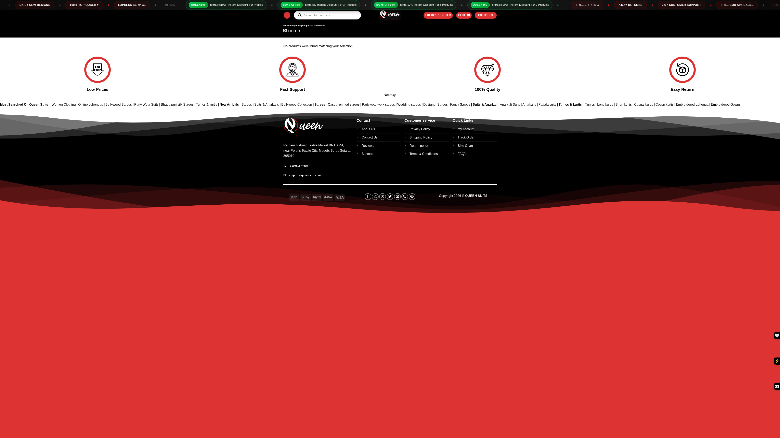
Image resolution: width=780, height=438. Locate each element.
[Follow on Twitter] (390, 196)
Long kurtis (605, 104)
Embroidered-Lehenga (692, 104)
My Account (466, 129)
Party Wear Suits (146, 104)
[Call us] (404, 196)
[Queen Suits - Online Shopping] (390, 15)
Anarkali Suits (510, 104)
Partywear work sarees (378, 104)
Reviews (368, 145)
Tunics (590, 104)
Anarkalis (529, 104)
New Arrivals (229, 104)
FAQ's (462, 154)
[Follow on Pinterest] (412, 196)
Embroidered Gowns (726, 104)
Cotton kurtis (664, 104)
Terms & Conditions (424, 154)
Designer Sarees (435, 104)
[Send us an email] (397, 196)
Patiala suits (547, 104)
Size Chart (465, 145)
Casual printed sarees (344, 104)
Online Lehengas (90, 104)
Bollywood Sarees (118, 104)
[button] (287, 15)
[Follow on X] (382, 196)
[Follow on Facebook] (368, 196)
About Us (368, 129)
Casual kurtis (644, 104)
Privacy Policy (420, 129)
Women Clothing (64, 104)
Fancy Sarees (460, 104)
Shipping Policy (421, 137)
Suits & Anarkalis (266, 104)
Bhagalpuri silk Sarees (177, 104)
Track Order (466, 137)
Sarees (247, 104)
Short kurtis (624, 104)
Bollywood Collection (296, 104)
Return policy (419, 145)
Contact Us (370, 137)
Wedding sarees (409, 104)
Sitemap (390, 95)
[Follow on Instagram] (375, 196)
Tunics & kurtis (206, 104)
